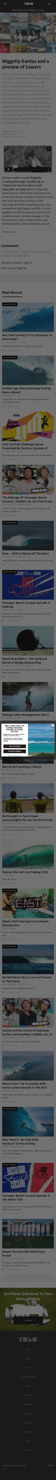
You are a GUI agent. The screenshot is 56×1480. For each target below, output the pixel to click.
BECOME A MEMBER (15, 751)
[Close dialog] (53, 725)
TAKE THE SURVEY (14, 746)
